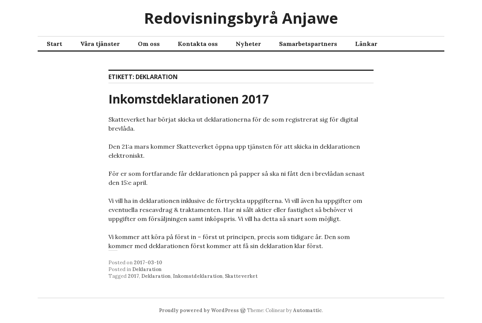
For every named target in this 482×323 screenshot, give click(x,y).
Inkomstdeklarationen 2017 (188, 99)
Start (54, 43)
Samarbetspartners (308, 43)
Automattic (307, 310)
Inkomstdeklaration (198, 276)
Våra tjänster (100, 43)
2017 (133, 276)
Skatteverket (241, 276)
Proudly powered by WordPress (199, 310)
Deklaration (147, 269)
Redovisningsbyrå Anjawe (241, 18)
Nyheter (248, 43)
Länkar (366, 43)
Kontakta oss (198, 43)
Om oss (149, 43)
